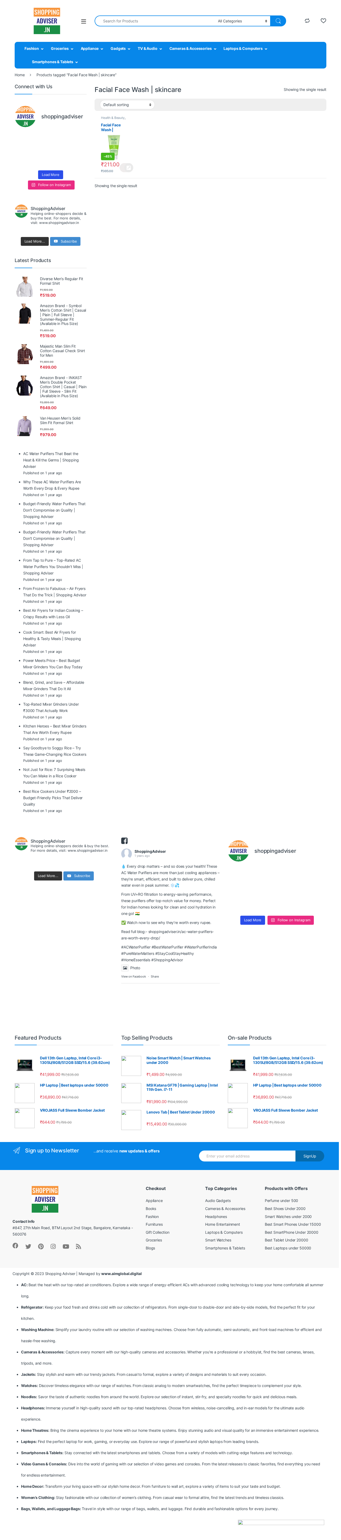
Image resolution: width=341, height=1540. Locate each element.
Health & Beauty (113, 118)
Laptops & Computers (243, 48)
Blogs (150, 1248)
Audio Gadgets (217, 1200)
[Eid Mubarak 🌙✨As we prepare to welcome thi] (60, 161)
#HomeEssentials (135, 960)
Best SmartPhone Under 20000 (291, 1232)
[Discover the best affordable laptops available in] (41, 138)
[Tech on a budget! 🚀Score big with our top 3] (60, 149)
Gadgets (118, 48)
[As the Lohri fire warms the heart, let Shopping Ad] (23, 161)
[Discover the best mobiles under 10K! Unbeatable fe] (41, 149)
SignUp (309, 1156)
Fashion (32, 48)
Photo (135, 968)
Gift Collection (157, 1232)
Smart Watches (218, 1240)
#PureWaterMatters (137, 953)
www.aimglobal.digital (121, 1273)
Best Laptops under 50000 (288, 1248)
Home (20, 75)
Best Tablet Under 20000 (286, 1240)
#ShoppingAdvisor (167, 960)
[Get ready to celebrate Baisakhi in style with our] (41, 161)
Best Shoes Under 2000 (285, 1208)
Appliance (90, 48)
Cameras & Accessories (190, 48)
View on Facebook (133, 976)
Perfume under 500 (281, 1200)
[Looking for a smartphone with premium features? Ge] (79, 138)
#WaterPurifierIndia (200, 947)
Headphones (216, 1216)
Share (155, 976)
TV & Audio (147, 48)
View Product (126, 167)
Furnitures (154, 1224)
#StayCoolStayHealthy (174, 953)
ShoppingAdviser (150, 851)
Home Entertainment (222, 1224)
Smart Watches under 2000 (288, 1216)
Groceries (60, 48)
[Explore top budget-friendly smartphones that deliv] (23, 149)
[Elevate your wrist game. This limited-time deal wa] (79, 149)
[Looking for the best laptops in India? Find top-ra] (23, 138)
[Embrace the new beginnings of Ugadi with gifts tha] (79, 161)
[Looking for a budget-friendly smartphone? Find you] (60, 138)
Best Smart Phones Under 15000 (293, 1224)
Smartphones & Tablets (52, 61)
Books (151, 1208)
